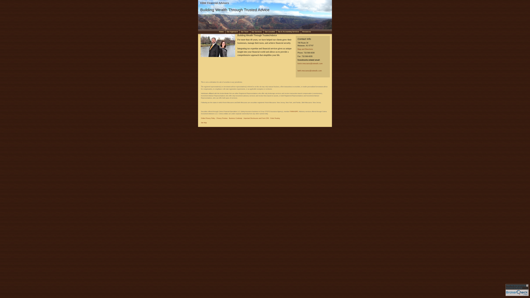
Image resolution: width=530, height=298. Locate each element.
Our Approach (232, 32)
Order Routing (275, 118)
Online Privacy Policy (208, 118)
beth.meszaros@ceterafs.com (310, 71)
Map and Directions (305, 49)
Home (221, 32)
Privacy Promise (222, 118)
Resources (306, 32)
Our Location (270, 32)
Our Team (244, 32)
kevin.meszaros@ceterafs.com (310, 63)
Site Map (204, 122)
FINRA (292, 111)
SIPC (296, 111)
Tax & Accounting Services (288, 32)
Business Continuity (235, 118)
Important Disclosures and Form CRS (256, 118)
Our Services (256, 32)
